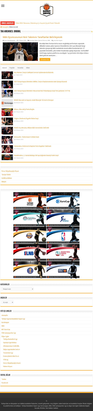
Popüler (12, 68)
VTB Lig (5, 359)
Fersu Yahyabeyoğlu (9, 40)
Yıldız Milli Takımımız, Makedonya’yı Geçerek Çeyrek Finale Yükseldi (38, 23)
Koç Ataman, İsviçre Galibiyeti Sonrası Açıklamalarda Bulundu (33, 72)
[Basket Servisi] (46, 9)
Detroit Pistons (42, 40)
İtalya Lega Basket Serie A (11, 349)
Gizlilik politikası (7, 178)
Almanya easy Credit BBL (11, 346)
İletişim (4, 182)
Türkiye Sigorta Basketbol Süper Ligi (13, 319)
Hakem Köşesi (7, 366)
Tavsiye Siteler (6, 174)
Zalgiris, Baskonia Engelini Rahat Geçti (26, 118)
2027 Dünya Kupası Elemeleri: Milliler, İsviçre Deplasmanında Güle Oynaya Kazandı (40, 81)
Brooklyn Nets (33, 40)
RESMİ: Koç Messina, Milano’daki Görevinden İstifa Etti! (31, 128)
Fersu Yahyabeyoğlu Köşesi (10, 171)
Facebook (5, 383)
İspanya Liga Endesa (9, 342)
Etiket (28, 68)
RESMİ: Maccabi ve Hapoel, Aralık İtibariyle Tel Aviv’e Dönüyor (34, 100)
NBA (49, 40)
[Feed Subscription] (92, 31)
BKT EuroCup (6, 329)
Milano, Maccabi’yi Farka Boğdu (24, 109)
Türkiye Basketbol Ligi (10, 339)
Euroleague (5, 322)
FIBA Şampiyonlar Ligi (9, 333)
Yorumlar (20, 68)
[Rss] (46, 401)
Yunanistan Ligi (8, 353)
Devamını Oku (45, 59)
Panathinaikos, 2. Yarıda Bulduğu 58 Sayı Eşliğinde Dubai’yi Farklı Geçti (36, 155)
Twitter (4, 379)
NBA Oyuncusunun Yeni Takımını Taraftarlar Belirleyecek (32, 37)
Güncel (4, 68)
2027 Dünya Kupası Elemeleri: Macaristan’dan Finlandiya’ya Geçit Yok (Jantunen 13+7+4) (42, 91)
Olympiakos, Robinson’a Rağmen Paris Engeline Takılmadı (32, 146)
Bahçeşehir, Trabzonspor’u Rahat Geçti (26, 137)
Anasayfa (5, 27)
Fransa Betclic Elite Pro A (11, 356)
